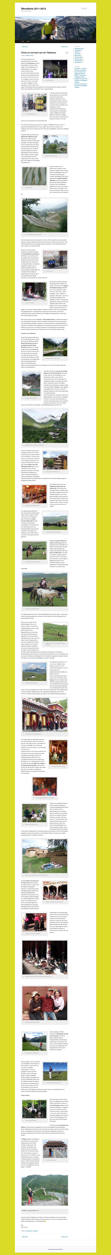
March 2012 (77, 55)
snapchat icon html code (81, 78)
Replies (35, 1231)
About (28, 41)
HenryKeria (77, 68)
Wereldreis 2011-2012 (33, 8)
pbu (76, 72)
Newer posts (65, 46)
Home (22, 41)
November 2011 (78, 60)
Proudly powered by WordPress (55, 1249)
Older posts (24, 46)
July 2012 (77, 52)
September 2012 (79, 48)
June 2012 (77, 53)
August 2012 (78, 50)
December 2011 (78, 59)
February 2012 (78, 57)
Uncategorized (28, 1231)
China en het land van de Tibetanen (38, 52)
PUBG (76, 75)
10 (66, 52)
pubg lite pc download (80, 84)
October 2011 (78, 62)
